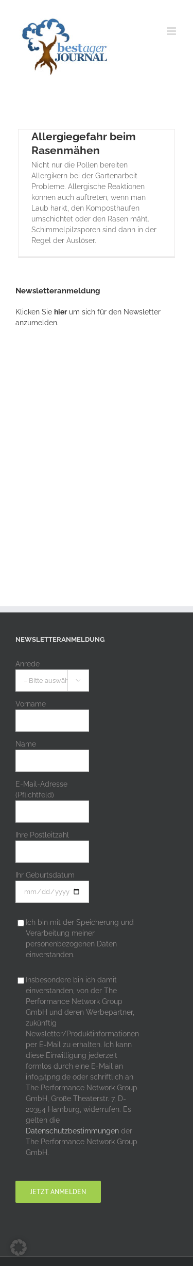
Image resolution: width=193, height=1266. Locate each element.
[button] (18, 1247)
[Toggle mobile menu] (172, 31)
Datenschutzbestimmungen (72, 1131)
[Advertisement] (96, 447)
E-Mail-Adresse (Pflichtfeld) (41, 789)
